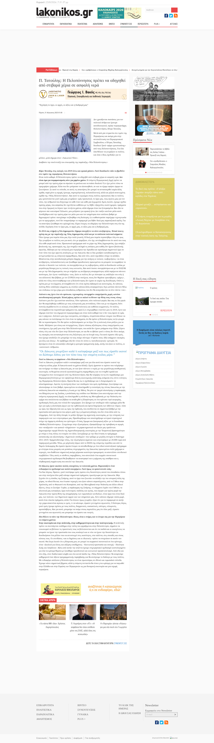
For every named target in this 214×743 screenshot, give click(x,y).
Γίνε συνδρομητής (92, 738)
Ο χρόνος (153, 288)
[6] (154, 172)
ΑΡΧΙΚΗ (39, 24)
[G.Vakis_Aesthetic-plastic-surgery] (83, 94)
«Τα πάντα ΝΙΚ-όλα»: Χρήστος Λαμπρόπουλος (52, 625)
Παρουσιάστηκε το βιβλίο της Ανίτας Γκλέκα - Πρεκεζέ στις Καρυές (160, 152)
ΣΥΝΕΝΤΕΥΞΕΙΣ (126, 24)
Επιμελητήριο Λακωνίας (144, 379)
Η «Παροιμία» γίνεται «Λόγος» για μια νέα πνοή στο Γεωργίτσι (113, 625)
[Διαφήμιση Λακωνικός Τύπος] (153, 333)
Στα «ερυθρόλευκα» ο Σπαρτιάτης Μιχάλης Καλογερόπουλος (84, 70)
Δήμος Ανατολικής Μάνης (144, 375)
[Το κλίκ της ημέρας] (153, 89)
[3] (149, 172)
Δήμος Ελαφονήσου (142, 363)
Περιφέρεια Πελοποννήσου (145, 383)
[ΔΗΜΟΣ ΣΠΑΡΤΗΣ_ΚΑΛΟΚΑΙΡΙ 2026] (119, 13)
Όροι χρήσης (65, 738)
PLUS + (157, 24)
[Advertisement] (107, 48)
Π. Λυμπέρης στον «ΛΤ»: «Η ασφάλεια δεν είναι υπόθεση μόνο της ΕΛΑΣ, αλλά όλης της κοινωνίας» (83, 629)
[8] (158, 172)
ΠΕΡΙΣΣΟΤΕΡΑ (166, 310)
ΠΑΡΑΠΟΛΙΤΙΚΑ (66, 24)
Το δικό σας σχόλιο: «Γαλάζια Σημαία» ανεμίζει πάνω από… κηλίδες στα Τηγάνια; (150, 192)
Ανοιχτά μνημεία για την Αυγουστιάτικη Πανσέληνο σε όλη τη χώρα (137, 70)
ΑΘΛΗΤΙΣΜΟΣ (98, 24)
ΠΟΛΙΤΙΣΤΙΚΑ (82, 24)
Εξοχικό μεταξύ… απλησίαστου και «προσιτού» (153, 206)
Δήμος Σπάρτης (141, 359)
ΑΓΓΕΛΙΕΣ (174, 24)
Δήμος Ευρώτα (141, 367)
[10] (161, 172)
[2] (147, 172)
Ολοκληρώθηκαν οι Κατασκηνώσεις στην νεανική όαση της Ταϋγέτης (153, 234)
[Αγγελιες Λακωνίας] (105, 588)
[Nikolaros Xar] (61, 589)
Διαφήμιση (78, 738)
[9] (159, 172)
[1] (146, 172)
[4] (151, 172)
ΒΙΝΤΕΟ (112, 24)
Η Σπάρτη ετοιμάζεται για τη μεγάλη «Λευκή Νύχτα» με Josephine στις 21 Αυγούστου (153, 220)
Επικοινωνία (41, 738)
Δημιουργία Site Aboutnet (160, 738)
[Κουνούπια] (153, 120)
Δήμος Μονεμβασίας (142, 371)
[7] (156, 172)
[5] (152, 172)
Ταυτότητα (53, 738)
